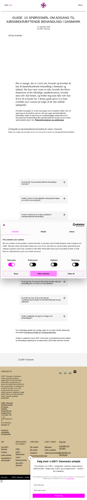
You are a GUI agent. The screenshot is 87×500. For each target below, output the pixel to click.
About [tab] (71, 232)
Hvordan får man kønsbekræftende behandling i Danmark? (39, 183)
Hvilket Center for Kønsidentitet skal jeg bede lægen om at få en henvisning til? (41, 199)
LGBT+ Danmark (17, 477)
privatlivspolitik (70, 478)
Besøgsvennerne (21, 460)
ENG (6, 5)
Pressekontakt (6, 434)
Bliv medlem (34, 447)
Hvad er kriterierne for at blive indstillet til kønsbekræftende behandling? (36, 215)
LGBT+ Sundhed (50, 450)
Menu (80, 5)
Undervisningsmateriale (52, 453)
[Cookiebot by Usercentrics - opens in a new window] (74, 225)
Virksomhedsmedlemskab (38, 456)
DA (11, 5)
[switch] (33, 264)
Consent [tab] (15, 232)
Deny (16, 274)
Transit (18, 457)
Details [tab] (43, 232)
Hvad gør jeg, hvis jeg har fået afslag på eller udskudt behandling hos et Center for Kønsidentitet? (41, 282)
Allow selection (43, 274)
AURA (18, 449)
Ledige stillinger (6, 455)
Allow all (71, 274)
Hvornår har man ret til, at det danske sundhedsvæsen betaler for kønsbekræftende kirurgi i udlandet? (41, 300)
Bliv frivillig (33, 450)
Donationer (33, 453)
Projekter (4, 452)
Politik (62, 442)
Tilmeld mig (59, 496)
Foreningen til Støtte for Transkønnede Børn (40, 332)
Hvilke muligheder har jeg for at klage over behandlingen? (37, 317)
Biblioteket (48, 447)
